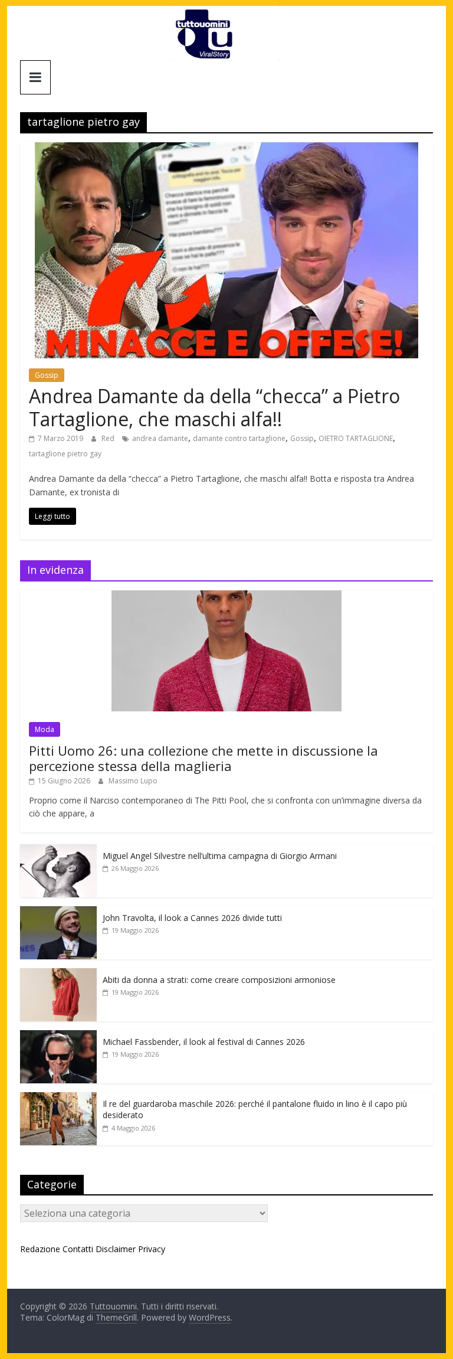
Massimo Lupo (133, 781)
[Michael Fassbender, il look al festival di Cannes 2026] (58, 1036)
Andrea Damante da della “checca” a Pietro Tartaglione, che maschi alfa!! (214, 407)
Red (108, 438)
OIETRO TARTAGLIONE (356, 438)
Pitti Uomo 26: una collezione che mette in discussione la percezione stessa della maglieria (203, 758)
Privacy (151, 1249)
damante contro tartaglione (239, 438)
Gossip (46, 375)
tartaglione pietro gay (65, 454)
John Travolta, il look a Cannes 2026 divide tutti (192, 917)
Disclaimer (116, 1249)
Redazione (40, 1249)
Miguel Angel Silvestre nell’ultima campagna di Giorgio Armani (220, 855)
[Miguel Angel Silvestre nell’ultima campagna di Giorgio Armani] (58, 850)
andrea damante (160, 438)
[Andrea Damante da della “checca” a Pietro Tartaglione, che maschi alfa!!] (226, 149)
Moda (44, 729)
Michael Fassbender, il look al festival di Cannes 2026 (204, 1041)
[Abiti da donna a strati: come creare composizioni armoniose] (58, 974)
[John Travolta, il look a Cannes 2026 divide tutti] (58, 912)
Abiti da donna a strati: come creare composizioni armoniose (219, 979)
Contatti (78, 1249)
